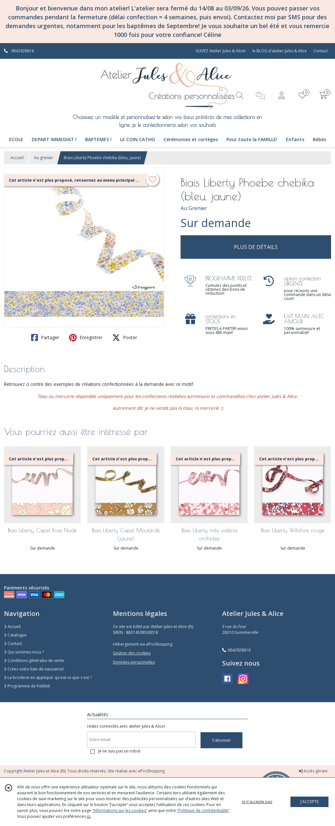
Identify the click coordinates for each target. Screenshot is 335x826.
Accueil (17, 157)
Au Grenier (194, 208)
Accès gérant (315, 771)
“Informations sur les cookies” (119, 810)
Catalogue (16, 635)
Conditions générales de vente (35, 660)
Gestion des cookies (131, 653)
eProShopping (151, 771)
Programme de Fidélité (28, 686)
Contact (320, 51)
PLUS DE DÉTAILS (256, 247)
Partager (49, 337)
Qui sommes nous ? (25, 652)
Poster (129, 337)
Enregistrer (90, 337)
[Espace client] (281, 95)
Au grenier (43, 157)
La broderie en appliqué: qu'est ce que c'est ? (49, 677)
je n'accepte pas (257, 801)
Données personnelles (134, 662)
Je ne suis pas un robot (119, 751)
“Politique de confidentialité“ (203, 810)
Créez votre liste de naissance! (35, 669)
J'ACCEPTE (309, 801)
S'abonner (221, 740)
